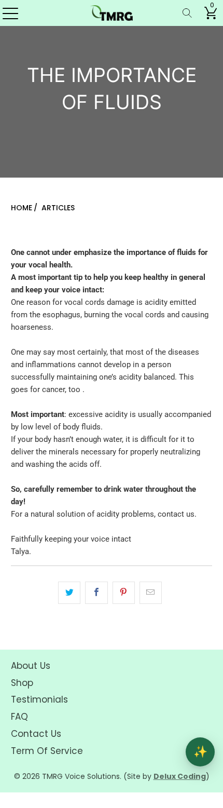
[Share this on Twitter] (69, 593)
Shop (22, 683)
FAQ (19, 716)
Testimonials (39, 699)
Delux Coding (180, 776)
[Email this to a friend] (151, 593)
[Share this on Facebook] (96, 593)
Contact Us (36, 734)
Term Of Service (47, 751)
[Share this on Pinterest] (124, 593)
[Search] (187, 13)
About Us (30, 665)
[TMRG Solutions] (112, 13)
